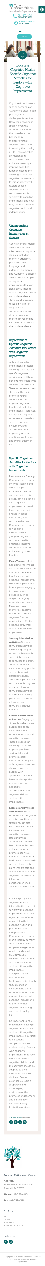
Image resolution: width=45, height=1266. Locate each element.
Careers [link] (7, 1219)
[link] (41, 9)
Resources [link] (26, 1117)
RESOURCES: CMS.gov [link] (13, 1225)
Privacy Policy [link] (9, 1222)
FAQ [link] (6, 1216)
